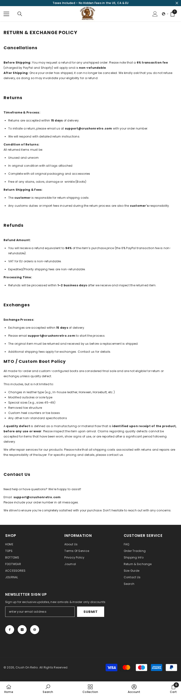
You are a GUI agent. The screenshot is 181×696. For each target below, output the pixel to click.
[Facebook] (9, 629)
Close (177, 3)
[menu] (6, 14)
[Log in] (155, 13)
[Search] (20, 14)
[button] (165, 14)
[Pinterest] (34, 629)
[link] (47, 688)
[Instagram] (22, 629)
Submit (90, 611)
